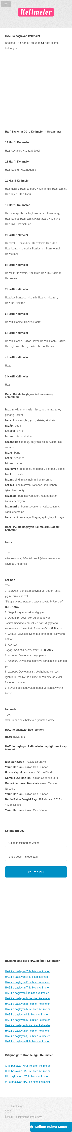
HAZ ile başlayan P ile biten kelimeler (27, 1030)
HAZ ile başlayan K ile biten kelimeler (27, 1019)
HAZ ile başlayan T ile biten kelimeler (27, 987)
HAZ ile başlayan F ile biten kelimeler (27, 1041)
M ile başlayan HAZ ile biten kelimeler (27, 1081)
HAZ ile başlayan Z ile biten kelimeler (27, 971)
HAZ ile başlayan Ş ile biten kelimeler (27, 1036)
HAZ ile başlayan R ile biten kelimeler (27, 1009)
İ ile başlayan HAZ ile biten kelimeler (27, 1076)
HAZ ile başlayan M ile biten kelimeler (27, 1025)
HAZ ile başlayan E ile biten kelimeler (27, 1003)
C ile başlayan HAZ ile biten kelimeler (27, 1065)
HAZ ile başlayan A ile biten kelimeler (27, 976)
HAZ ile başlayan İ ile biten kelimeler (27, 993)
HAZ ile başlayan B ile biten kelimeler (27, 982)
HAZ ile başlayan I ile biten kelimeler (27, 1014)
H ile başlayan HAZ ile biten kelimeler (27, 1071)
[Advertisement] (36, 92)
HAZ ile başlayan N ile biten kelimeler (27, 998)
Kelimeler (36, 12)
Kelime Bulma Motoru (52, 1127)
